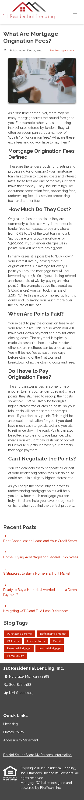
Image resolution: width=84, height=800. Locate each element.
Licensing (10, 724)
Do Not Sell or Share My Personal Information (37, 755)
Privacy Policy (13, 732)
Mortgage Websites (36, 783)
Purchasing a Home (62, 50)
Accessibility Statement (20, 740)
